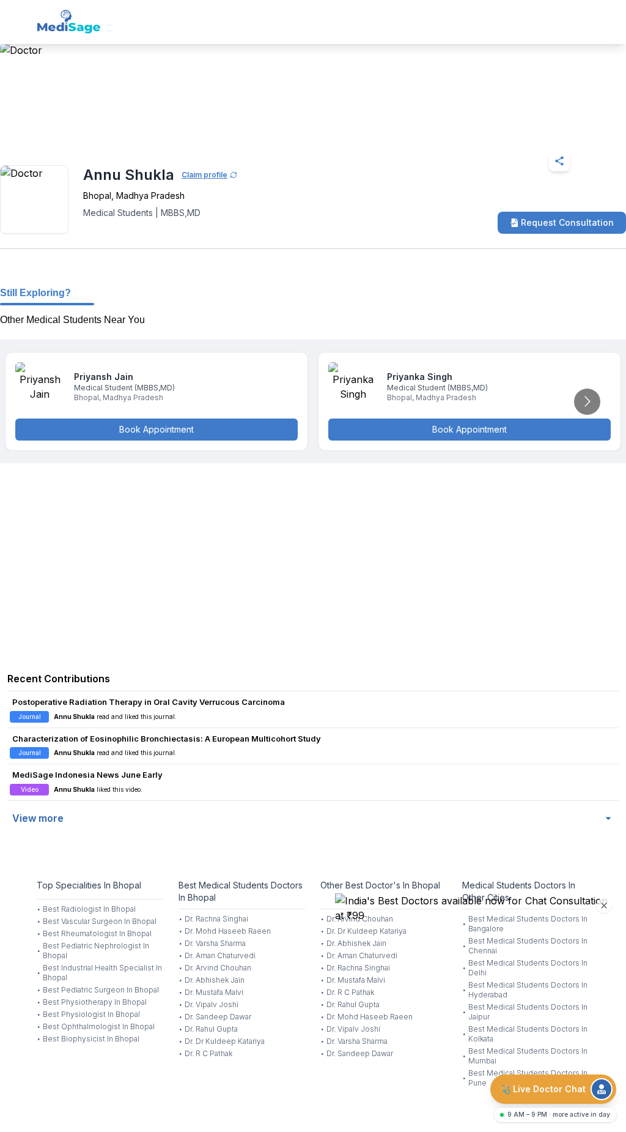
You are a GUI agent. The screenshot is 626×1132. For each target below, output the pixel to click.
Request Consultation (567, 222)
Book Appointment (156, 429)
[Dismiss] (604, 905)
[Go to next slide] (587, 402)
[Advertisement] (313, 561)
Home (49, 131)
